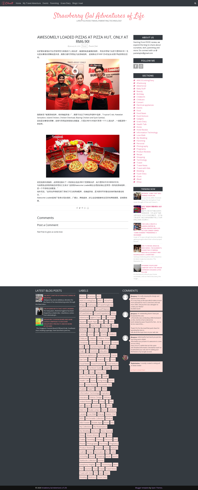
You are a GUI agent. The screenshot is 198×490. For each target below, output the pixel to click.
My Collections (86, 426)
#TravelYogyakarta (101, 313)
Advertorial (141, 86)
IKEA (104, 389)
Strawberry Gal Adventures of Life (99, 16)
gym (99, 376)
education (104, 351)
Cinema (93, 342)
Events (45, 3)
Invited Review (85, 401)
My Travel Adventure (32, 3)
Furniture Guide (95, 368)
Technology (142, 160)
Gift (81, 372)
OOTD (102, 435)
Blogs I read (77, 3)
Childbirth (141, 97)
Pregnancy (141, 149)
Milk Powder (85, 422)
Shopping (141, 157)
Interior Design (96, 397)
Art (106, 321)
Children (92, 338)
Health (105, 376)
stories (101, 460)
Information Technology (147, 132)
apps (101, 321)
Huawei (83, 389)
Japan (88, 405)
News (82, 435)
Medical (109, 418)
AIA (103, 317)
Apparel (83, 321)
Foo (107, 359)
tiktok (115, 464)
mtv (112, 422)
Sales (113, 452)
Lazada (83, 414)
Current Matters (97, 347)
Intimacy (107, 397)
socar (108, 456)
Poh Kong (103, 443)
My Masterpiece (100, 426)
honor (111, 380)
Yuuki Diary (141, 173)
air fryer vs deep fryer (138, 370)
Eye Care (83, 359)
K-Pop (109, 405)
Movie (106, 422)
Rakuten (114, 447)
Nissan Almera (92, 435)
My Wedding (142, 138)
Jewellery (95, 405)
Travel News (142, 165)
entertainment (103, 355)
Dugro (82, 351)
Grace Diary (66, 3)
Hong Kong (102, 380)
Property (98, 447)
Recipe (139, 154)
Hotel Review (142, 130)
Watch (107, 473)
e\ (87, 351)
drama (113, 347)
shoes (92, 456)
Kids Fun (83, 410)
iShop (139, 182)
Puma (106, 447)
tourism (88, 468)
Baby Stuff (141, 88)
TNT (81, 468)
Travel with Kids (143, 168)
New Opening (106, 431)
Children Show (103, 338)
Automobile (84, 326)
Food (84, 46)
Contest (115, 342)
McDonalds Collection (95, 418)
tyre (100, 473)
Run (107, 452)
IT (107, 401)
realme (82, 452)
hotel (82, 384)
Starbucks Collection (88, 460)
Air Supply (111, 317)
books (90, 330)
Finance (100, 359)
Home (18, 3)
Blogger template (142, 488)
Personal (140, 143)
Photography (142, 146)
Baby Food (95, 326)
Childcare (140, 99)
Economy (94, 351)
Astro (111, 321)
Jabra (82, 405)
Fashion (92, 359)
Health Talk (142, 124)
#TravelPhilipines (102, 309)
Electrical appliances (145, 105)
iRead (139, 179)
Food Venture (142, 116)
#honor (83, 296)
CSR (87, 347)
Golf (86, 372)
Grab (92, 372)
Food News (141, 113)
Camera (83, 334)
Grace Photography (88, 376)
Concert (140, 102)
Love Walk (141, 135)
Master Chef (111, 414)
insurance (84, 397)
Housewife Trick (104, 384)
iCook (139, 176)
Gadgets (140, 119)
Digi (107, 347)
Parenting (54, 3)
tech (98, 464)
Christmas (84, 342)
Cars (97, 334)
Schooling (84, 456)
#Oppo (82, 305)
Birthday (140, 94)
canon (90, 334)
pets (115, 439)
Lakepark (112, 410)
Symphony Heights (87, 464)
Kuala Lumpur (94, 410)
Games (115, 368)
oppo (109, 435)
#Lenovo (91, 296)
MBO (82, 418)
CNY (99, 342)
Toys (95, 468)
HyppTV (91, 389)
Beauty (140, 91)
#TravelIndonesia (87, 309)
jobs (103, 405)
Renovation (99, 452)
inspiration (105, 393)
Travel (139, 162)
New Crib (95, 431)
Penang (99, 439)
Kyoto (104, 410)
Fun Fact (83, 368)
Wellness (92, 477)
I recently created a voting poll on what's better (145, 364)
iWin (111, 401)
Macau (101, 414)
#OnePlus (108, 300)
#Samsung (141, 83)
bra (96, 330)
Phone (82, 443)
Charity (103, 334)
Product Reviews (144, 151)
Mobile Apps (97, 422)
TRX (95, 473)
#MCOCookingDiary (145, 80)
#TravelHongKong (105, 305)
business (103, 330)
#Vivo (113, 313)
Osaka (82, 439)
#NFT (100, 300)
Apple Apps (92, 321)
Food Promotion (98, 363)
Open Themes (156, 488)
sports (115, 456)
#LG (99, 296)
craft (81, 347)
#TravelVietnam (86, 313)
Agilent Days (95, 317)
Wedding (140, 171)
